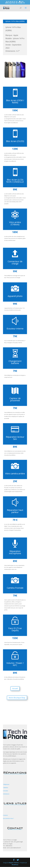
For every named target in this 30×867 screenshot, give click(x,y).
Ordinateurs (6, 794)
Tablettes (5, 787)
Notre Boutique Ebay (17, 698)
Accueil (15, 688)
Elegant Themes (14, 862)
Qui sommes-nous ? (8, 818)
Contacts (5, 815)
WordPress (15, 864)
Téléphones (6, 784)
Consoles (5, 791)
